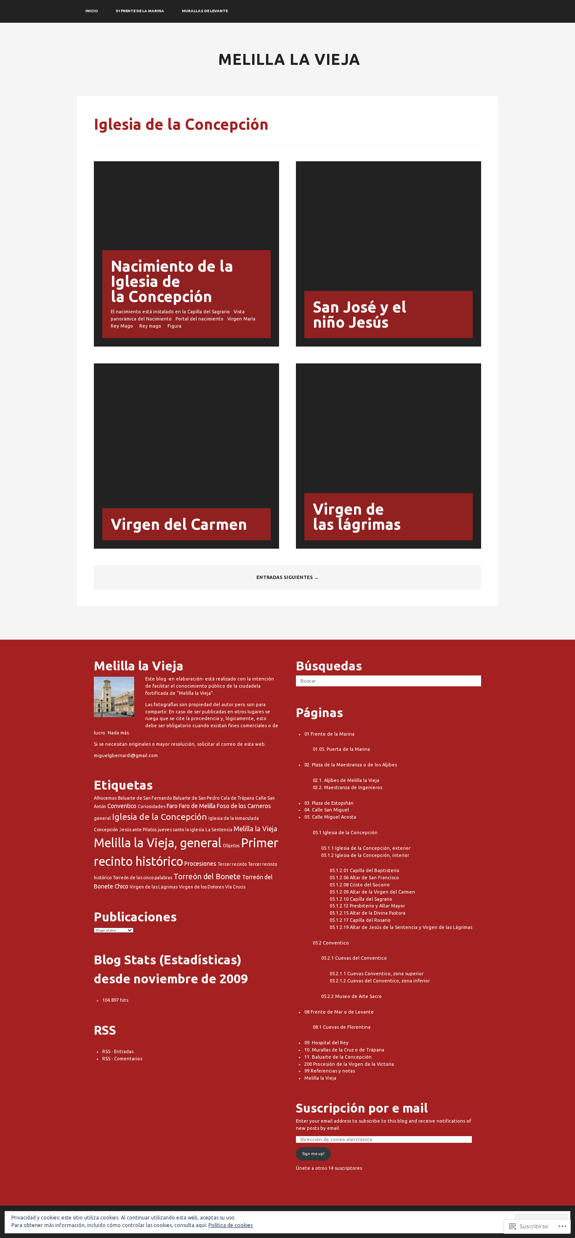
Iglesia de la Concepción (159, 817)
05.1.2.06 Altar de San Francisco (364, 877)
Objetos (231, 845)
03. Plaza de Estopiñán (329, 803)
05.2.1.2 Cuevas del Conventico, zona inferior (380, 980)
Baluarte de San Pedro (196, 797)
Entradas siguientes (287, 577)
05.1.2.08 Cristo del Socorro (360, 884)
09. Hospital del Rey (326, 1042)
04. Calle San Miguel (326, 809)
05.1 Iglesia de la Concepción (345, 832)
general (102, 818)
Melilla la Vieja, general (157, 843)
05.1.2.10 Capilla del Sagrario (361, 899)
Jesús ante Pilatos (138, 829)
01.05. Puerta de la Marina (341, 749)
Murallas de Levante (205, 11)
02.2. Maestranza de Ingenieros (347, 787)
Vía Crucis (235, 886)
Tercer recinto (232, 864)
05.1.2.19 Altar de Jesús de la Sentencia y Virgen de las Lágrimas (401, 927)
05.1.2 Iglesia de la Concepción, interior (365, 855)
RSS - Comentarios (122, 1058)
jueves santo (171, 829)
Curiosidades (151, 806)
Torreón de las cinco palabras (142, 877)
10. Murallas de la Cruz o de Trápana (344, 1049)
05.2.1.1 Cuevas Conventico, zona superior (376, 973)
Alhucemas (105, 797)
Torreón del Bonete (207, 876)
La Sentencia (218, 829)
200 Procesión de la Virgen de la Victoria (349, 1064)
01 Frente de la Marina (140, 11)
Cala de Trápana (237, 797)
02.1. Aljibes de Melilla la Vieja (346, 780)
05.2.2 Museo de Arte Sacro (351, 996)
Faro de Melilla (197, 806)
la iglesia (194, 829)
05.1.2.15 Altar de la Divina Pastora (367, 912)
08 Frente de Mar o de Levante (339, 1011)
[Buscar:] (388, 680)
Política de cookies (230, 1225)
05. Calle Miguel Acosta (330, 816)
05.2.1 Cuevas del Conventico (354, 958)
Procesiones (200, 863)
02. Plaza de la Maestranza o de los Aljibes (350, 764)
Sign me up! (313, 1153)
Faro (172, 806)
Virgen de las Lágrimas (154, 886)
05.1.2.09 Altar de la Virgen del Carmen (372, 891)
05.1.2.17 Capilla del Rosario (360, 920)
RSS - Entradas (117, 1051)
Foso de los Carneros (244, 806)
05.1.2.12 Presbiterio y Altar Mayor (367, 905)
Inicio (91, 11)
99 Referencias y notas (329, 1070)
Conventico (121, 806)
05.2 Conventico (331, 942)
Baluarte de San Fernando (145, 797)
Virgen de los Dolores (201, 886)
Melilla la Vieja (289, 59)
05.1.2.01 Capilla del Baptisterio (364, 870)
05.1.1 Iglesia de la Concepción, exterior (365, 848)
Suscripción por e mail (362, 1108)
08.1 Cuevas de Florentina (341, 1027)
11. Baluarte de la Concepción (338, 1056)
